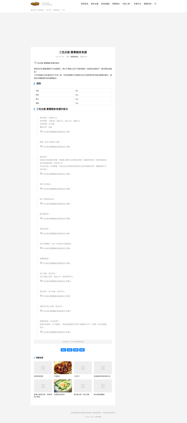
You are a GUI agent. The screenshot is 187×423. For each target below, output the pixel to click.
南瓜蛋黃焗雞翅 (99, 394)
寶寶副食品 (56, 10)
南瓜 (63, 350)
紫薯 (75, 350)
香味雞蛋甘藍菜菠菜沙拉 (102, 376)
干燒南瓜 (57, 376)
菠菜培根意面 (38, 376)
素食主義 (94, 4)
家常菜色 (84, 4)
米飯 (69, 350)
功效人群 (126, 4)
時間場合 (116, 4)
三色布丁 (77, 376)
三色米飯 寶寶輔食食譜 (73, 52)
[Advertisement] (93, 30)
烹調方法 (137, 4)
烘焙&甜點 (105, 4)
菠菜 (81, 350)
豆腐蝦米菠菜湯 (59, 394)
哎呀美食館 (35, 4)
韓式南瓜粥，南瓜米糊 (81, 394)
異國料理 (147, 4)
